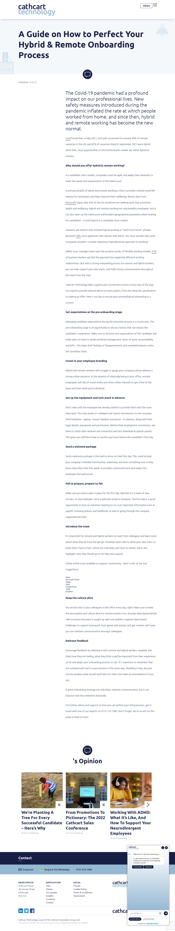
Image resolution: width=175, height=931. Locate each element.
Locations (50, 899)
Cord (68, 138)
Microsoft (71, 202)
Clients (49, 889)
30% (78, 235)
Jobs (48, 885)
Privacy (76, 885)
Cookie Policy (80, 889)
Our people (51, 892)
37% (154, 251)
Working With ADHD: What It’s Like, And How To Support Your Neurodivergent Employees (130, 823)
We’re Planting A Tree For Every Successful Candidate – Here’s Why (41, 820)
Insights (49, 895)
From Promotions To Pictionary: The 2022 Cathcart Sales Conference (85, 820)
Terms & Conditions (82, 892)
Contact (49, 902)
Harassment (79, 895)
